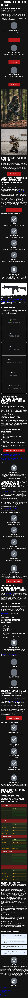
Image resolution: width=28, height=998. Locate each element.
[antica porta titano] (14, 48)
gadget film (2, 994)
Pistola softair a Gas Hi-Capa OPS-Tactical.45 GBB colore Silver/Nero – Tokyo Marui (13, 459)
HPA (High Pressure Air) (7, 491)
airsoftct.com (14, 687)
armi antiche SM (14, 30)
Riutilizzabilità (14, 768)
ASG (10, 701)
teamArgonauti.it (14, 677)
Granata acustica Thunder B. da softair (13, 791)
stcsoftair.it (14, 666)
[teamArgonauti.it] (14, 672)
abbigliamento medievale (6, 992)
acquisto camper (4, 987)
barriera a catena (4, 988)
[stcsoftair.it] (14, 661)
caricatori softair (10, 593)
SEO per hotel (3, 995)
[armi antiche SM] (14, 25)
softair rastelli (14, 75)
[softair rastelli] (14, 70)
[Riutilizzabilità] (14, 763)
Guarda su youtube (10, 796)
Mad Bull (22, 701)
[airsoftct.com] (14, 683)
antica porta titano (14, 52)
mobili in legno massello (6, 990)
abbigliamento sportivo (5, 991)
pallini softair (8, 595)
